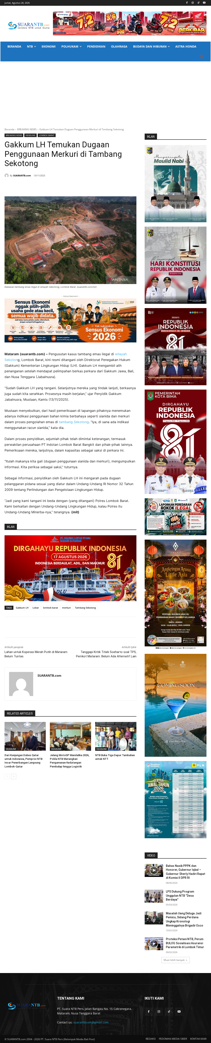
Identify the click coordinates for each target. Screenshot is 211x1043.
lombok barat (50, 607)
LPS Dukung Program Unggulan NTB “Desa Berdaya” (180, 895)
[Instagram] (192, 3)
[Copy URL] (64, 186)
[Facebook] (187, 3)
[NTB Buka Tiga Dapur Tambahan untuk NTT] (115, 736)
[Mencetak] (54, 186)
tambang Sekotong (74, 422)
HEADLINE (30, 135)
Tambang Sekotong (85, 607)
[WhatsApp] (45, 186)
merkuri (66, 607)
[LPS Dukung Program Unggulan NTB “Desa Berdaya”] (154, 896)
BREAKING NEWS (27, 129)
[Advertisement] (105, 92)
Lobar (36, 607)
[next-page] (13, 776)
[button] (201, 56)
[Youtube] (204, 3)
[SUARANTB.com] (7, 175)
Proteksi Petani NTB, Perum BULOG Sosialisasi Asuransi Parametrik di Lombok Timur (185, 943)
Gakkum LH (22, 607)
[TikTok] (198, 3)
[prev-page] (7, 776)
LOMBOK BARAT (46, 135)
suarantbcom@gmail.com (91, 1022)
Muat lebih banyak (174, 960)
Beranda (9, 129)
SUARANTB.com (22, 175)
